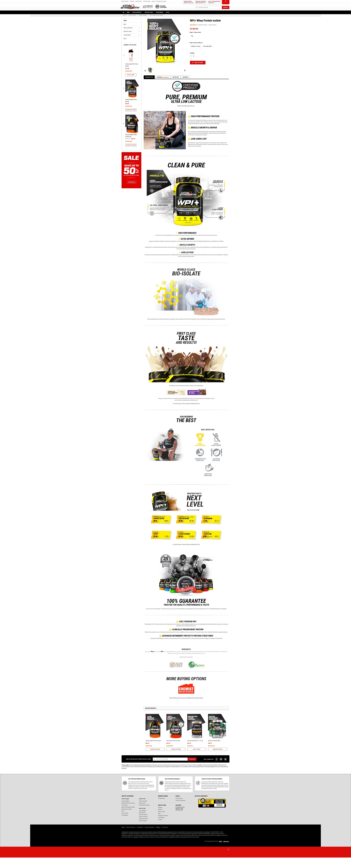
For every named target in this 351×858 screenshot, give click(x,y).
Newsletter (140, 827)
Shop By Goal (149, 12)
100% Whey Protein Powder (173, 740)
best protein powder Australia (202, 835)
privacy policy (177, 765)
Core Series (159, 12)
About (123, 827)
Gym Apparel (125, 815)
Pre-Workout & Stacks (144, 805)
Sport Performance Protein (128, 803)
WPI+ (123, 811)
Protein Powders (143, 801)
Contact (132, 1)
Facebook (216, 759)
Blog (159, 813)
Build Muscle (142, 812)
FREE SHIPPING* (188, 2)
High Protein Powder (127, 809)
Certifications (161, 798)
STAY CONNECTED (209, 759)
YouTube (225, 759)
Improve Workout (143, 816)
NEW (128, 12)
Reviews (159, 77)
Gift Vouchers (146, 1)
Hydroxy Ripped (125, 801)
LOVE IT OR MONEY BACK (214, 2)
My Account (139, 1)
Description (149, 77)
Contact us (165, 827)
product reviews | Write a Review (206, 25)
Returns (160, 809)
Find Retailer (161, 817)
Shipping (185, 77)
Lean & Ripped (142, 810)
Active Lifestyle (143, 820)
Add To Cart (199, 62)
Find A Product (137, 12)
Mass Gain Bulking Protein (128, 807)
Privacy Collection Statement (190, 765)
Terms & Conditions (180, 800)
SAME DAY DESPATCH (200, 2)
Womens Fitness (143, 814)
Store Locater (124, 1)
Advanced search (149, 827)
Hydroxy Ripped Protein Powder (153, 740)
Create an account (161, 1)
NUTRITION (176, 77)
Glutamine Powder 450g (214, 740)
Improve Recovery (143, 818)
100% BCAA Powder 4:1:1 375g (195, 740)
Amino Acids (125, 813)
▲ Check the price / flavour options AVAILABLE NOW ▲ (186, 403)
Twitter (221, 759)
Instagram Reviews (163, 815)
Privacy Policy (179, 798)
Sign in (153, 1)
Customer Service (131, 827)
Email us (179, 853)
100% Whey (124, 805)
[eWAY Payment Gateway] (212, 802)
